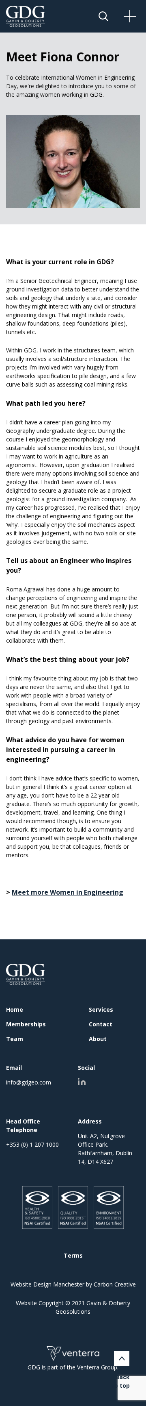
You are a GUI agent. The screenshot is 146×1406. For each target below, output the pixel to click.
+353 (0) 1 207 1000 (32, 1144)
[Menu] (140, 16)
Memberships (26, 1024)
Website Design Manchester (47, 1284)
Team (14, 1039)
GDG (25, 974)
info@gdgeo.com (28, 1082)
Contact (100, 1024)
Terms (73, 1255)
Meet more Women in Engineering (67, 892)
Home (14, 1009)
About (98, 1039)
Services (101, 1009)
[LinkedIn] (82, 1081)
